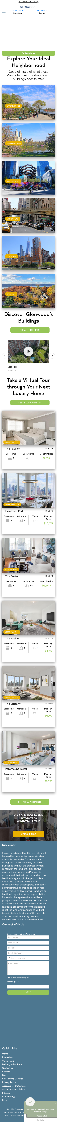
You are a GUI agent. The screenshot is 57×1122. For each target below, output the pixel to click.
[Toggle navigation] (3, 11)
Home (5, 1054)
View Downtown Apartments (28, 256)
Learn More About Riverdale (28, 290)
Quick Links (9, 1048)
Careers (6, 1072)
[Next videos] (52, 356)
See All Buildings (30, 330)
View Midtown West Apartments (28, 181)
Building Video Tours (12, 1064)
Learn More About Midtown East (28, 215)
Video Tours (8, 1061)
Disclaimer (8, 845)
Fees (4, 1100)
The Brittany (13, 703)
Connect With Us (13, 924)
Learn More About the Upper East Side (28, 102)
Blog (4, 1075)
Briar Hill (13, 366)
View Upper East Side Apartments (28, 105)
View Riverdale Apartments (28, 293)
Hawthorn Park (14, 511)
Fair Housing (8, 1097)
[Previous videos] (5, 356)
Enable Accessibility (28, 1)
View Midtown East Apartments (28, 218)
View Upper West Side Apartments (28, 143)
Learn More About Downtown (28, 253)
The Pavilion (12, 448)
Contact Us (7, 1068)
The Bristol (12, 576)
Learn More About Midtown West (28, 177)
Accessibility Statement (13, 1086)
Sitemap (6, 1093)
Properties (7, 1057)
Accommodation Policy (13, 1089)
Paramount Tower (16, 768)
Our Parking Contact (12, 1079)
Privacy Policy (9, 1082)
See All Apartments (30, 402)
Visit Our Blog (28, 834)
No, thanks (40, 1120)
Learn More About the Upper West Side (28, 140)
